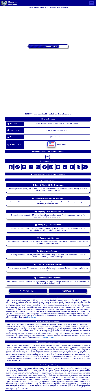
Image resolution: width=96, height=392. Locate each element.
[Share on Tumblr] (72, 167)
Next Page (67, 291)
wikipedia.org (31, 317)
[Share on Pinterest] (51, 167)
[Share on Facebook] (11, 167)
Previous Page (29, 291)
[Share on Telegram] (45, 167)
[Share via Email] (85, 167)
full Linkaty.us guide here (47, 337)
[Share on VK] (65, 167)
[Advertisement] (48, 25)
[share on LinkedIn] (31, 167)
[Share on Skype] (78, 167)
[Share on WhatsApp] (38, 167)
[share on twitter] (24, 167)
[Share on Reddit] (58, 167)
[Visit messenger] (17, 167)
